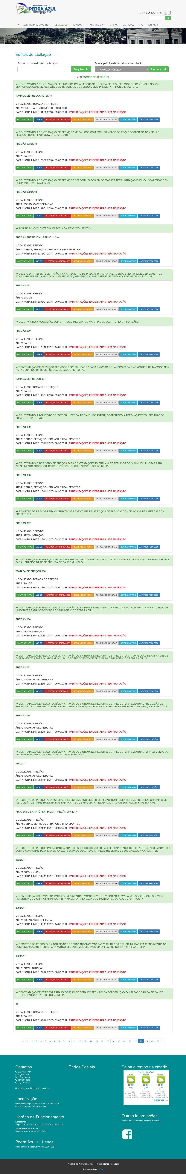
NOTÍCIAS (113, 24)
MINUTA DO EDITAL (24, 119)
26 (158, 1041)
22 (136, 1041)
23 (141, 1041)
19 (119, 1041)
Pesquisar (79, 69)
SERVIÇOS (77, 24)
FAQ (141, 24)
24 (147, 1041)
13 (85, 1041)
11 (74, 1041)
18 (113, 1041)
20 (124, 1041)
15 (96, 1041)
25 (152, 1041)
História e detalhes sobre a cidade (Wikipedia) (141, 1120)
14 (91, 1041)
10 (69, 1041)
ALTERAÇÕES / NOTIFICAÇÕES (58, 119)
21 (130, 1041)
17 (108, 1041)
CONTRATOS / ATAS (128, 119)
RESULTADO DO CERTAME (106, 119)
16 (102, 1041)
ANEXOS (39, 119)
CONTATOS (152, 24)
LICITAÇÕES (128, 24)
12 (80, 1041)
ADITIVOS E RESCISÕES (148, 119)
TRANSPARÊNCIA (95, 24)
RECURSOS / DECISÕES (83, 119)
